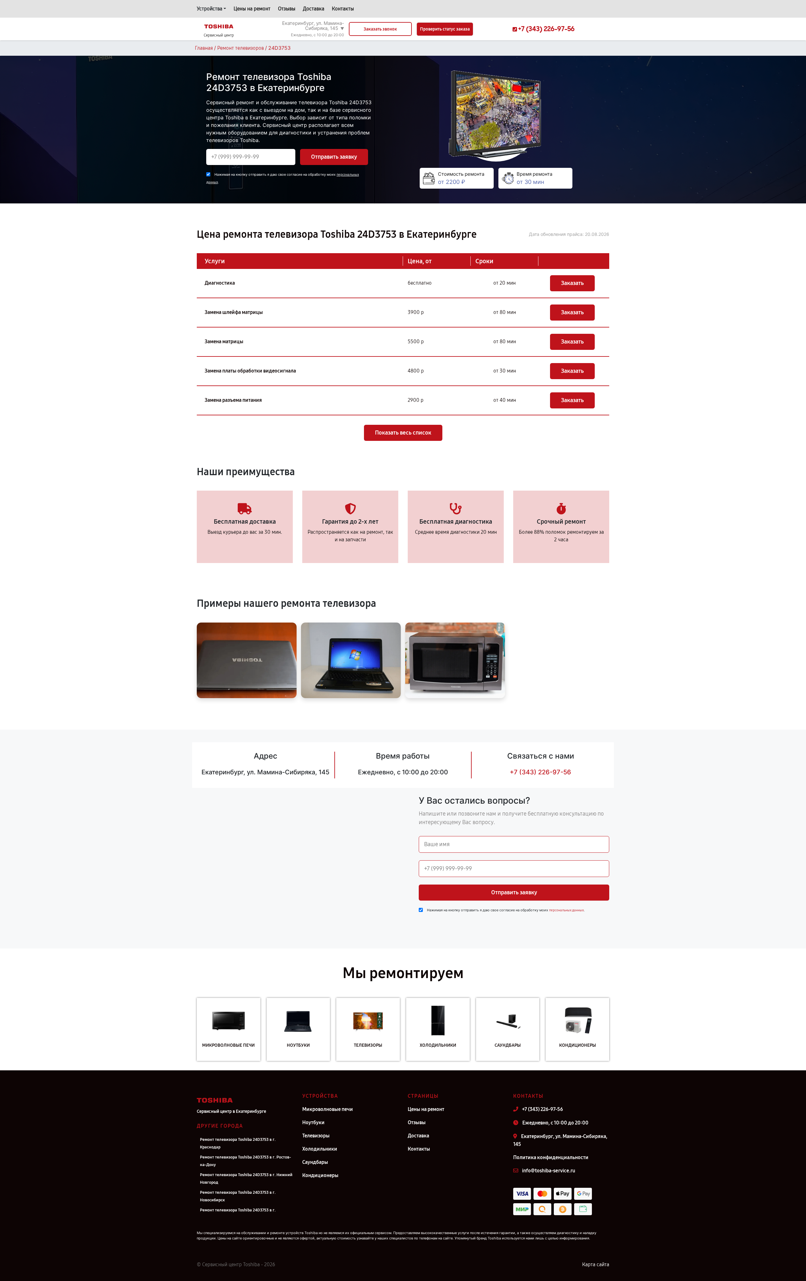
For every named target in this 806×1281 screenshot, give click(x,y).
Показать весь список (403, 432)
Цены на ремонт (252, 9)
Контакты (343, 9)
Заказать (572, 283)
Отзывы (286, 9)
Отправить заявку (334, 156)
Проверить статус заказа (445, 29)
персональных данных (566, 910)
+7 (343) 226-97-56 (540, 772)
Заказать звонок (380, 29)
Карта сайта (595, 1264)
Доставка (313, 9)
